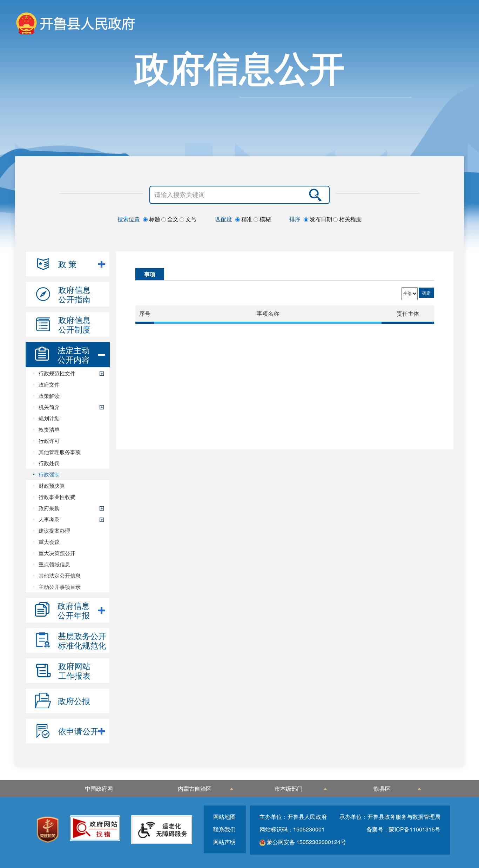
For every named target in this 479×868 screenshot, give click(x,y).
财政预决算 (52, 485)
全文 (172, 219)
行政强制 (49, 474)
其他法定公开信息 (60, 575)
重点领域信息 (54, 564)
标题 (154, 219)
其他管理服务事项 (60, 451)
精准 (246, 219)
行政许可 (49, 440)
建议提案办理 (54, 530)
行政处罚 (49, 463)
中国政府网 (99, 788)
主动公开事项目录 (60, 586)
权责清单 (49, 429)
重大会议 (49, 541)
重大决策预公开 (57, 553)
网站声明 (224, 842)
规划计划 (49, 418)
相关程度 (350, 219)
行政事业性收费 (57, 496)
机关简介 (49, 406)
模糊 (264, 219)
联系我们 (224, 829)
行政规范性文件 (57, 373)
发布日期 (320, 219)
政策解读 (49, 395)
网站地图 (224, 817)
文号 (190, 219)
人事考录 (49, 519)
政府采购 (49, 508)
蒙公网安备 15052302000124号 (305, 842)
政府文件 (49, 384)
